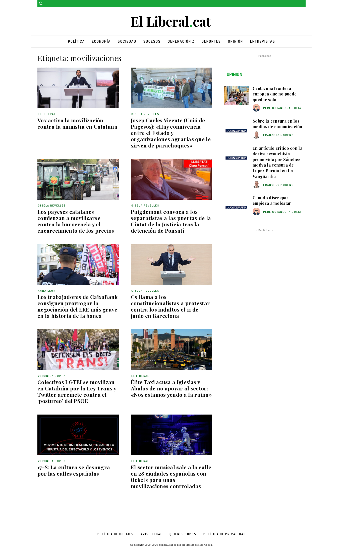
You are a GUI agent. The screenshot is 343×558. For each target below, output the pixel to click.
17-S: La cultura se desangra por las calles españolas (73, 470)
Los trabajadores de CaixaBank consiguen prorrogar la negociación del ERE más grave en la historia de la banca (77, 306)
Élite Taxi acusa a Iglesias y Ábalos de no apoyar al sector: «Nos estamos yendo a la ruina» (171, 388)
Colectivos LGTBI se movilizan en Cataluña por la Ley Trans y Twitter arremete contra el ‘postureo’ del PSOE (76, 391)
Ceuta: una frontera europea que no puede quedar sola (275, 94)
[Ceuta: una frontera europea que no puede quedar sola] (236, 95)
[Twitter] (303, 4)
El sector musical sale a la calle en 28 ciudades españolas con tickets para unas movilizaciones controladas (171, 476)
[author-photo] (257, 108)
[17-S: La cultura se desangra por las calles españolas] (78, 435)
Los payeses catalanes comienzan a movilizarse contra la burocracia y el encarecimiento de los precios (75, 221)
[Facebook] (296, 4)
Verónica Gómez (52, 376)
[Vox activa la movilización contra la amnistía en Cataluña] (78, 88)
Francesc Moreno (278, 135)
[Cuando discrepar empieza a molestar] (236, 205)
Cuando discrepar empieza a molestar (272, 200)
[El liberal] (171, 21)
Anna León (47, 290)
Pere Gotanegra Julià (282, 108)
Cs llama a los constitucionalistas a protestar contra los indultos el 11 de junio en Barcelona (170, 306)
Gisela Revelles (145, 114)
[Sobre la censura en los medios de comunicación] (236, 128)
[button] (40, 3)
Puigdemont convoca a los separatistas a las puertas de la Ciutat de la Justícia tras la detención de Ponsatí (171, 221)
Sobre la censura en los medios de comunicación (278, 123)
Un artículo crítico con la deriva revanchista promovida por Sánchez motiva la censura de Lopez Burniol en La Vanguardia (277, 162)
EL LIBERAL (47, 114)
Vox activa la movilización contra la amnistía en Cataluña (77, 123)
